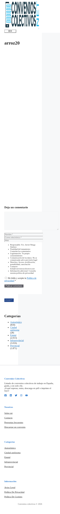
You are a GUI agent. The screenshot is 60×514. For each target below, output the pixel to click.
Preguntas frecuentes (13, 422)
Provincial (15, 345)
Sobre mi (8, 413)
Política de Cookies (13, 497)
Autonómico (16, 322)
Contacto (8, 418)
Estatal (13, 335)
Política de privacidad (14, 492)
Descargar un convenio (14, 427)
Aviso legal (9, 487)
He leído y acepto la (20, 279)
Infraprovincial (17, 340)
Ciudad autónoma (14, 328)
